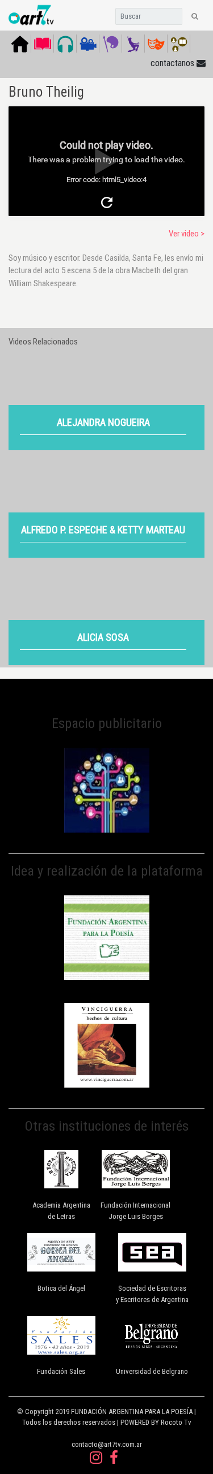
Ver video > (186, 234)
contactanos (174, 63)
